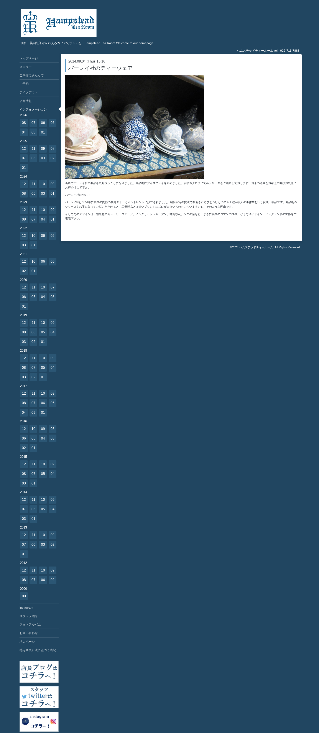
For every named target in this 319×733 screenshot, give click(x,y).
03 (33, 132)
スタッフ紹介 (29, 616)
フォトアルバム (30, 624)
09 (43, 148)
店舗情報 (26, 101)
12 (24, 148)
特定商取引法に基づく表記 (38, 650)
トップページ (29, 58)
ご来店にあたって (32, 75)
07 (33, 123)
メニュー (26, 67)
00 (24, 596)
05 (52, 123)
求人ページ (27, 641)
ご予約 (24, 84)
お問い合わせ (29, 633)
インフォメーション (33, 109)
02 (52, 158)
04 (24, 132)
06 (43, 123)
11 (33, 148)
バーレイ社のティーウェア (100, 68)
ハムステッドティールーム (256, 247)
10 (43, 184)
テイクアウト (29, 92)
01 (43, 132)
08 (24, 123)
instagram (26, 607)
